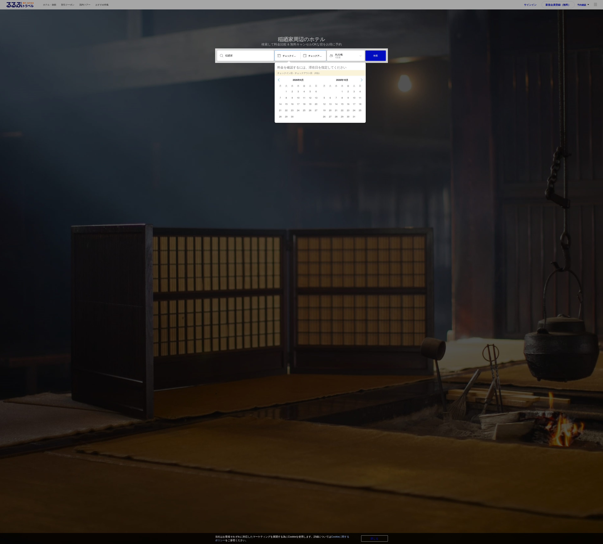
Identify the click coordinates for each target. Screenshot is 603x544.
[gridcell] (286, 91)
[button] (278, 79)
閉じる (374, 538)
